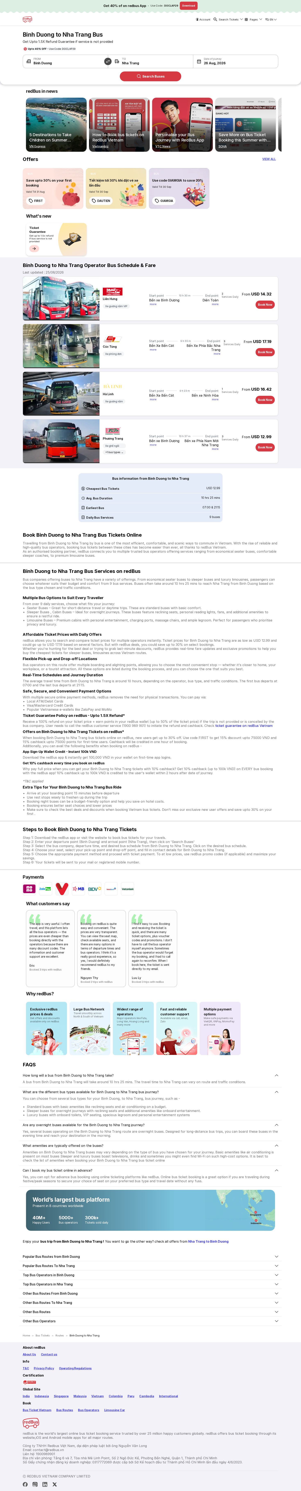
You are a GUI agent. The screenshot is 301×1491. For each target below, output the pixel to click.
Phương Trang (113, 438)
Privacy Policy (44, 1368)
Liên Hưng (110, 299)
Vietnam (97, 1396)
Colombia (116, 1396)
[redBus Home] (27, 19)
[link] (53, 188)
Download (188, 5)
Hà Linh (108, 394)
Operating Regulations (75, 1368)
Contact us (49, 1354)
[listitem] (30, 173)
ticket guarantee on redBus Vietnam (244, 726)
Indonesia (42, 1396)
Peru (131, 1396)
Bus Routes (64, 1410)
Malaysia (80, 1396)
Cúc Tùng (110, 346)
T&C (26, 1368)
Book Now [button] (265, 304)
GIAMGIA (166, 200)
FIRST (38, 200)
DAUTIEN (103, 200)
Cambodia (146, 1396)
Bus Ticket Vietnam (37, 1410)
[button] (214, 61)
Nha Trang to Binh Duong (208, 1241)
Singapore (61, 1396)
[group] (56, 239)
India (26, 1396)
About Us (29, 1354)
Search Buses (153, 76)
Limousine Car (114, 1410)
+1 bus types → (114, 452)
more (153, 304)
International (168, 1396)
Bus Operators (88, 1410)
